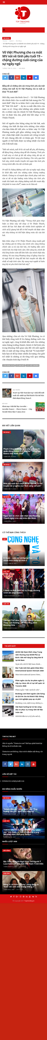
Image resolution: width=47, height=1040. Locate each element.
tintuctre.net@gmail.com (14, 918)
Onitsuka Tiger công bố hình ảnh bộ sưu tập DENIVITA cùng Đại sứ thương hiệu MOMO (28, 793)
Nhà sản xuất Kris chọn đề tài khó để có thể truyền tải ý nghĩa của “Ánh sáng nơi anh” (22, 484)
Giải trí (6, 571)
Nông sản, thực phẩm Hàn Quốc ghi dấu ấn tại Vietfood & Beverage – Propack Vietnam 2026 (29, 833)
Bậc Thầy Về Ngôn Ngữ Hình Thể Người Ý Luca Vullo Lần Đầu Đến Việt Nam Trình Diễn (23, 999)
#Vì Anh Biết (20, 365)
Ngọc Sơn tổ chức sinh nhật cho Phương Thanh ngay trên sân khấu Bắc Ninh (21, 517)
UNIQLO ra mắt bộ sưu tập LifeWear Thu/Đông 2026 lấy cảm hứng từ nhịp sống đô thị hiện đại (29, 807)
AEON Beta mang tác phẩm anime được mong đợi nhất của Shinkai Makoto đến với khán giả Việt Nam (29, 820)
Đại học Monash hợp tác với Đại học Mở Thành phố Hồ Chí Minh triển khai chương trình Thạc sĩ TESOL (29, 742)
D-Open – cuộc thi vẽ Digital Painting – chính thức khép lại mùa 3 (20, 559)
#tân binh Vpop (8, 365)
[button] (4, 2)
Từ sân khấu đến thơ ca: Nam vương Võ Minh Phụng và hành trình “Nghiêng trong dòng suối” (28, 846)
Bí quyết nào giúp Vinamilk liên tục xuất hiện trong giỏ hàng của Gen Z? (29, 768)
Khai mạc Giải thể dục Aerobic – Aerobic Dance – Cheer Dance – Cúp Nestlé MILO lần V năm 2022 (17, 409)
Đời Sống (6, 987)
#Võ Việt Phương (32, 365)
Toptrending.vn (29, 1038)
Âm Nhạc (6, 38)
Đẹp (4, 539)
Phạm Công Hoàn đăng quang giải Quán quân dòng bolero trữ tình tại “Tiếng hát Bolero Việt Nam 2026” (21, 451)
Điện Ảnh (6, 1010)
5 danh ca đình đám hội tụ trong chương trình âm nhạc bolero (21, 591)
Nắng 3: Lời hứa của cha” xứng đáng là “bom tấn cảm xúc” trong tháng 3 (21, 1022)
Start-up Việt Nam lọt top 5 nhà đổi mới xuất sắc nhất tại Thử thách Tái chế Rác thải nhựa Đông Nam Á (28, 395)
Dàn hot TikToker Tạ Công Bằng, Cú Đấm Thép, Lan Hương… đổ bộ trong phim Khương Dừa (22, 622)
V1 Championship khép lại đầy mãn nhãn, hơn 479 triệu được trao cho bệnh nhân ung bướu (29, 713)
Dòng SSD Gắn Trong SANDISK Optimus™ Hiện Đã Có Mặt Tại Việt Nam (29, 700)
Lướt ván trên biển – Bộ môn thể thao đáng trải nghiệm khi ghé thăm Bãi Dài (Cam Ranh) (28, 655)
